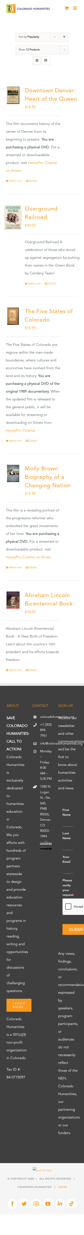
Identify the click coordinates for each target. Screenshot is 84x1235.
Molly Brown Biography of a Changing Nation (47, 477)
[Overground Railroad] (13, 217)
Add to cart (15, 181)
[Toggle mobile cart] (66, 8)
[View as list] (45, 60)
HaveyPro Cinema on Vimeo (28, 557)
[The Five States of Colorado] (13, 316)
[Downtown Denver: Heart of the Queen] (13, 95)
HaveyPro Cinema (20, 430)
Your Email (67, 859)
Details (33, 181)
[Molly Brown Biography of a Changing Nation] (13, 473)
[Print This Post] (42, 1171)
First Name (67, 812)
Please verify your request (67, 888)
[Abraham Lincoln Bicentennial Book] (13, 600)
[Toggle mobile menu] (75, 8)
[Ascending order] (64, 37)
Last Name (67, 836)
